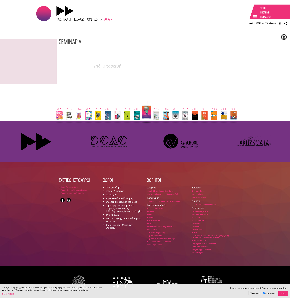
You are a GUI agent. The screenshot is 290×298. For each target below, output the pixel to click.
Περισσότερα (8, 294)
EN (280, 23)
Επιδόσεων (270, 293)
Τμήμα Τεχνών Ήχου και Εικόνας (74, 190)
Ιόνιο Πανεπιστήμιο (69, 187)
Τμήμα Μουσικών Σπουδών (72, 193)
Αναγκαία (256, 293)
